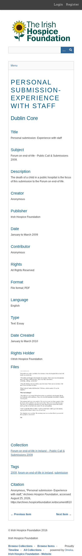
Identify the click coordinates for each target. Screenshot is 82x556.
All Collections (33, 550)
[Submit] (70, 50)
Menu (14, 65)
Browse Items (46, 546)
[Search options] (64, 50)
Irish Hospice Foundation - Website (29, 554)
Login (58, 4)
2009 (14, 472)
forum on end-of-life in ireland (35, 472)
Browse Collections (20, 546)
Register (72, 4)
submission (61, 472)
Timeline (13, 550)
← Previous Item (21, 514)
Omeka (69, 550)
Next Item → (64, 514)
